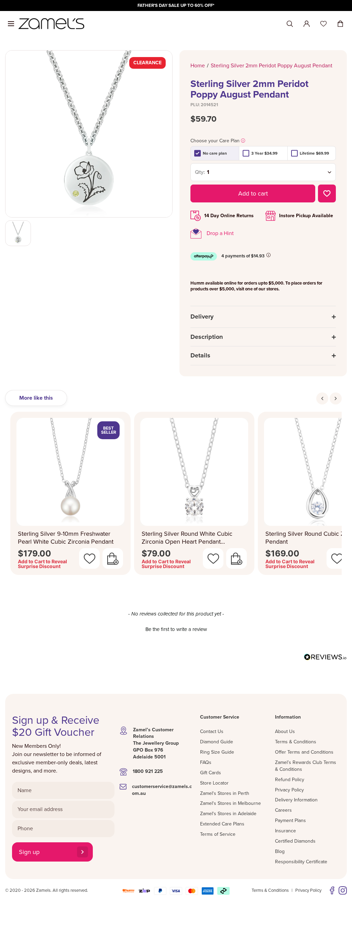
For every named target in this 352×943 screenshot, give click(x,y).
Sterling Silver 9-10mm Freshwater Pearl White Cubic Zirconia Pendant (65, 537)
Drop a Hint (220, 233)
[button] (176, 628)
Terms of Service (217, 834)
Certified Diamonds (295, 841)
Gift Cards (210, 773)
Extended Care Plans (222, 824)
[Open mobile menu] (11, 24)
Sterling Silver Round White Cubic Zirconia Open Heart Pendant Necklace (187, 537)
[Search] (290, 24)
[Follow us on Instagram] (343, 890)
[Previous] (322, 398)
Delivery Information (296, 800)
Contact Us (211, 731)
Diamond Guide (216, 742)
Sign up (29, 852)
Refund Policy (289, 780)
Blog (280, 851)
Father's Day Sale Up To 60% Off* (176, 5)
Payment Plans (290, 820)
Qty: (200, 172)
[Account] (306, 24)
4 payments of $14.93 (243, 256)
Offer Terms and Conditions (304, 752)
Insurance (285, 831)
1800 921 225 (148, 771)
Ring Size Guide (217, 752)
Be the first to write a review (176, 629)
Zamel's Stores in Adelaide (228, 814)
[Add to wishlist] (327, 193)
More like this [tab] (36, 398)
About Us (285, 731)
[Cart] (340, 24)
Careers (283, 810)
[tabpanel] (176, 495)
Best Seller (108, 430)
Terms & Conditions (295, 742)
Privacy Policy (289, 790)
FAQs (205, 762)
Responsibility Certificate (301, 862)
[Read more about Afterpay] (268, 255)
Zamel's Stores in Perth (224, 793)
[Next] (336, 398)
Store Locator (214, 783)
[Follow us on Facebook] (332, 890)
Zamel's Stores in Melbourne (230, 803)
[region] (176, 5)
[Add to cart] (112, 558)
